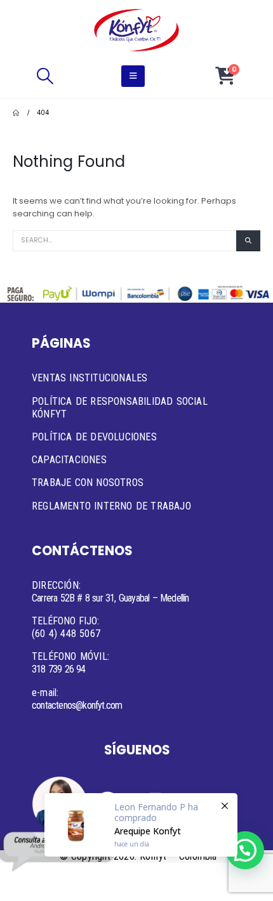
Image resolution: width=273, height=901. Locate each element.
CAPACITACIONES (69, 460)
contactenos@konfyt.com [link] (77, 705)
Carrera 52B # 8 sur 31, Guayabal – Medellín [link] (110, 598)
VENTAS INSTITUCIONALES (89, 378)
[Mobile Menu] (133, 76)
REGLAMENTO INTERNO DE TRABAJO (111, 506)
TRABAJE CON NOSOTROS (87, 483)
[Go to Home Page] (16, 113)
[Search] (248, 240)
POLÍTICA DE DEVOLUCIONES (94, 437)
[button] (45, 76)
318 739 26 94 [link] (59, 669)
